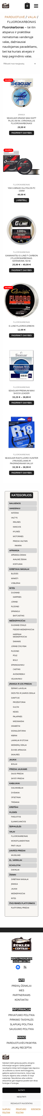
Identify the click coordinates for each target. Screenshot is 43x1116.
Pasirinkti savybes (21, 133)
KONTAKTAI (36, 1109)
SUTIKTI (21, 1090)
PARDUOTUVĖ (15, 17)
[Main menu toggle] (36, 6)
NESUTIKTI (21, 1097)
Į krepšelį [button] (21, 200)
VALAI (32, 17)
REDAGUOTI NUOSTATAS (21, 1103)
